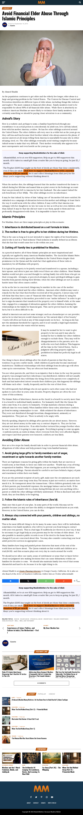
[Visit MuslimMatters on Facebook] (31, 797)
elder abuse (25, 619)
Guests (12, 25)
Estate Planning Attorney (30, 571)
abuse (17, 619)
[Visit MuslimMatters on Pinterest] (41, 797)
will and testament (27, 621)
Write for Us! (52, 803)
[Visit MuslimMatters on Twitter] (36, 797)
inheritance (48, 619)
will (16, 621)
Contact (36, 803)
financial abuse (36, 619)
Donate (43, 803)
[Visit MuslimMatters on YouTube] (52, 797)
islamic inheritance (61, 619)
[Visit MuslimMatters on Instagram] (47, 797)
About (29, 803)
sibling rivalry (8, 621)
